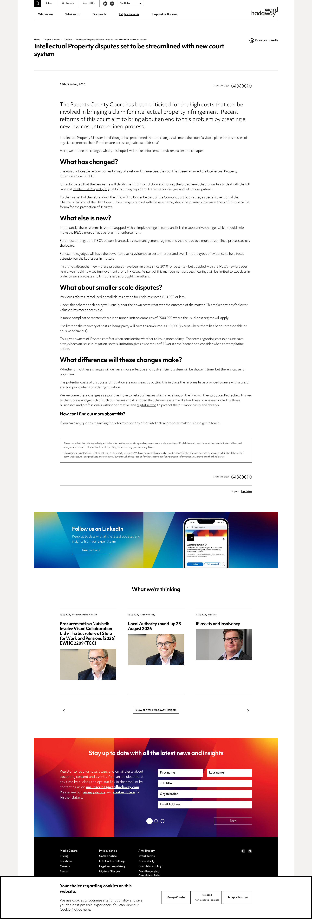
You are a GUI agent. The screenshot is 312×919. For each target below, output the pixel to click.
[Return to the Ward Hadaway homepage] (265, 12)
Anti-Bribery (146, 851)
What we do (72, 14)
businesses (235, 138)
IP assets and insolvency (218, 624)
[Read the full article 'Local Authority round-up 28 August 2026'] (156, 649)
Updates (68, 40)
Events (64, 872)
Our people (99, 14)
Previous (64, 711)
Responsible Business (165, 14)
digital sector (146, 405)
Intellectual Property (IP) (91, 189)
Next (248, 711)
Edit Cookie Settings (112, 861)
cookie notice (124, 792)
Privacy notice (108, 851)
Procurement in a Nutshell (84, 615)
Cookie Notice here (75, 909)
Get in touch (68, 3)
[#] (37, 3)
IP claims (145, 297)
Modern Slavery (109, 872)
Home (37, 40)
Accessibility (89, 3)
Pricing (64, 856)
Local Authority (147, 615)
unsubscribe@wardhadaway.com (112, 787)
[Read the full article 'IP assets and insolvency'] (224, 644)
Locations (66, 861)
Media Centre (69, 851)
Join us (49, 3)
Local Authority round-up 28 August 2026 (154, 626)
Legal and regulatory (112, 866)
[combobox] (131, 3)
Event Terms (146, 856)
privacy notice (94, 792)
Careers (65, 866)
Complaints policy (149, 866)
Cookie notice (108, 856)
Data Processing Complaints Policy (149, 874)
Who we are (45, 14)
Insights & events (129, 14)
